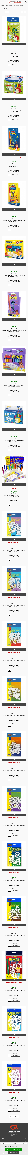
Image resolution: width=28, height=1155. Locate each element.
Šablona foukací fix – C (14, 652)
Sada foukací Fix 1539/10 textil (14, 102)
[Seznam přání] (14, 44)
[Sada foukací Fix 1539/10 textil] (14, 84)
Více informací (24, 1144)
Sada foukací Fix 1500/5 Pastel (14, 322)
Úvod (2, 5)
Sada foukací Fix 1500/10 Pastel (14, 377)
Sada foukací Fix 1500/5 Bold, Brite (14, 212)
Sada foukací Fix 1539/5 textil (14, 47)
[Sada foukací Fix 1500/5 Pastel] (14, 304)
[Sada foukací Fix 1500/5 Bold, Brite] (14, 194)
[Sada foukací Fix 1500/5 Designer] (14, 139)
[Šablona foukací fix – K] (14, 1020)
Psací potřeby (8, 5)
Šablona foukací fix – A (14, 542)
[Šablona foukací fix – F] (14, 799)
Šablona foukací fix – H (14, 927)
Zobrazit (3, 11)
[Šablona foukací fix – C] (14, 634)
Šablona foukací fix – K (14, 1037)
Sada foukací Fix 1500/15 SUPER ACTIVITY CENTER (14, 488)
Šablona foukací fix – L (14, 1092)
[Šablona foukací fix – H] (14, 910)
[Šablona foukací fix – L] (14, 1075)
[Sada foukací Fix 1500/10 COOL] (14, 414)
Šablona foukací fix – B (14, 597)
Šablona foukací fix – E (14, 762)
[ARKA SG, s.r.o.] (14, 2)
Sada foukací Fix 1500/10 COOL (14, 432)
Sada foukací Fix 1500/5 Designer (14, 157)
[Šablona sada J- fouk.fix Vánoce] (14, 965)
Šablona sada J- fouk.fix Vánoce (14, 982)
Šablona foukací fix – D (14, 707)
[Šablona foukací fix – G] (14, 855)
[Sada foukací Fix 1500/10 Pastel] (14, 359)
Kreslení (15, 5)
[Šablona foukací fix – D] (14, 689)
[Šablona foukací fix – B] (14, 579)
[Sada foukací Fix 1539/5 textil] (14, 29)
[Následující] (25, 12)
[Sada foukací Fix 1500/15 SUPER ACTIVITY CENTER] (14, 469)
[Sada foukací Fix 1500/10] (14, 249)
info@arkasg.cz (14, 1135)
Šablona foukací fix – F (14, 817)
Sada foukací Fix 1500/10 (14, 267)
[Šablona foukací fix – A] (14, 524)
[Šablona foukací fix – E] (14, 745)
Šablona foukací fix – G (14, 872)
